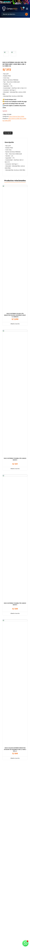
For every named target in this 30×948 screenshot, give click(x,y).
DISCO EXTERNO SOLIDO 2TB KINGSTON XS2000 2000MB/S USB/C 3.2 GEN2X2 (15, 315)
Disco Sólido (20, 116)
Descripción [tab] (8, 133)
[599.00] (6, 53)
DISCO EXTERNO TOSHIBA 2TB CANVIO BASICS (15, 459)
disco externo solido (13, 118)
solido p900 (7, 121)
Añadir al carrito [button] (15, 324)
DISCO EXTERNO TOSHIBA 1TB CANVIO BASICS (15, 604)
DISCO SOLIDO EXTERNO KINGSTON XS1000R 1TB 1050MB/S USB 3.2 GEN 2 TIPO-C (15, 749)
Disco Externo (13, 116)
